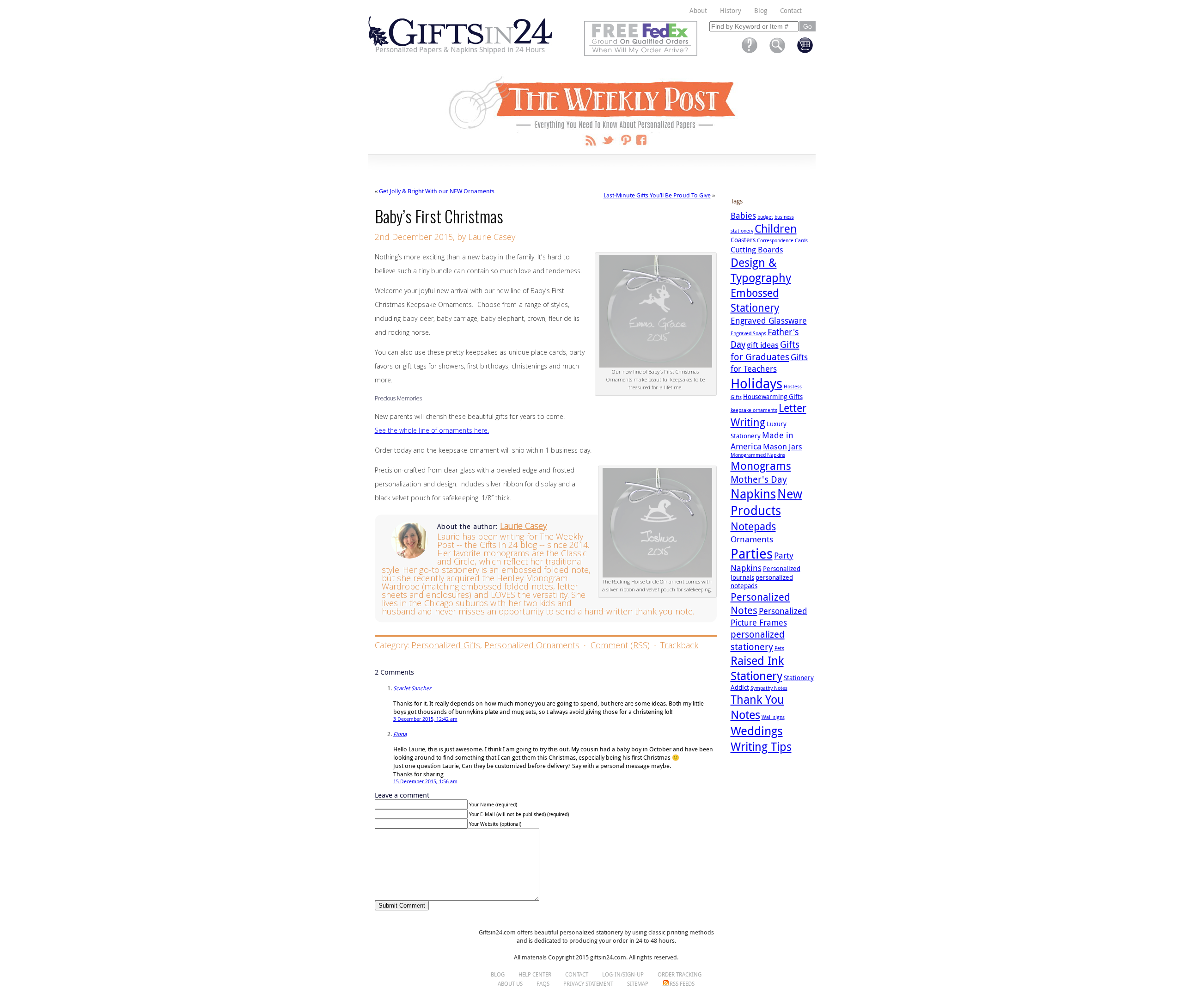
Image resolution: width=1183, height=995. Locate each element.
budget (765, 217)
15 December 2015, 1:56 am (425, 781)
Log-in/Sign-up (623, 974)
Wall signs (773, 717)
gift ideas (763, 344)
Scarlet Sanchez (412, 688)
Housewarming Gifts (773, 397)
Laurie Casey (523, 525)
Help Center (534, 974)
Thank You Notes (757, 707)
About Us (510, 983)
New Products (766, 502)
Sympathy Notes (768, 688)
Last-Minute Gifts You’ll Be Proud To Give (657, 195)
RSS (640, 645)
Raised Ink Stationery (757, 668)
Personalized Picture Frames (769, 616)
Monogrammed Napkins (758, 455)
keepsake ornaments (754, 410)
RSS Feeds (682, 983)
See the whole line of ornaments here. (432, 430)
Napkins (753, 493)
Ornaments (752, 539)
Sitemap (637, 983)
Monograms (761, 465)
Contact (791, 10)
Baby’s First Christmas (439, 215)
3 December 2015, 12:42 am (425, 719)
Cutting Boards (757, 249)
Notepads (753, 526)
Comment (609, 645)
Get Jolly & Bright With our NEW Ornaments (436, 191)
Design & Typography (761, 270)
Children (776, 228)
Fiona (400, 733)
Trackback (679, 645)
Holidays (756, 383)
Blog (760, 10)
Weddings (757, 730)
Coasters (743, 240)
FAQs (543, 983)
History (730, 10)
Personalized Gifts (445, 645)
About (698, 10)
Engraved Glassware (769, 320)
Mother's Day (759, 479)
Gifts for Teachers (769, 362)
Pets (779, 648)
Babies (743, 215)
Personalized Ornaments (531, 645)
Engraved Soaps (748, 333)
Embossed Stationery (755, 300)
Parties (752, 553)
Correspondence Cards (782, 240)
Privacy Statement (588, 983)
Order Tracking (679, 974)
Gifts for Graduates (765, 350)
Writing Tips (761, 746)
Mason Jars (782, 446)
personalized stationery (758, 640)
